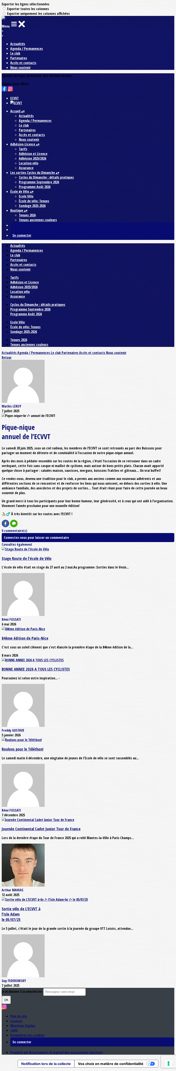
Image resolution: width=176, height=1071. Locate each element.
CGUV (14, 1030)
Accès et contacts (23, 62)
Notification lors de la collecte (46, 1064)
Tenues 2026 (27, 215)
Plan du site (18, 1016)
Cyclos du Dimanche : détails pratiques (46, 177)
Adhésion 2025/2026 (32, 158)
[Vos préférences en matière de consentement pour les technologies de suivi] (168, 1063)
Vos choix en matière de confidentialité (110, 1064)
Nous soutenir (20, 67)
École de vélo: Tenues (34, 201)
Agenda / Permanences (26, 48)
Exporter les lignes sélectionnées (25, 4)
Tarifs (23, 149)
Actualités (17, 43)
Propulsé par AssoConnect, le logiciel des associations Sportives (56, 1052)
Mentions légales (22, 1025)
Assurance (26, 167)
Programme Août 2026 (34, 186)
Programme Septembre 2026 (39, 182)
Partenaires (18, 58)
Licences (16, 1021)
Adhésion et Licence (33, 153)
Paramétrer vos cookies (27, 1035)
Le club (15, 53)
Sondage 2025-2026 (32, 205)
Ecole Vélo (26, 196)
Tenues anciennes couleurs (38, 220)
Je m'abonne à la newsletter (22, 991)
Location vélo (28, 163)
